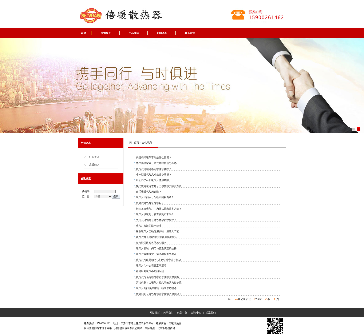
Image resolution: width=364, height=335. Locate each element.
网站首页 (154, 312)
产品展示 (134, 33)
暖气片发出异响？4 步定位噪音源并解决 (158, 259)
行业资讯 (94, 157)
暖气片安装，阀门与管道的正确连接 (156, 248)
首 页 (84, 33)
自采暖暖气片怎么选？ (148, 191)
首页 (136, 142)
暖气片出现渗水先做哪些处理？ (153, 168)
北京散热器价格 (166, 328)
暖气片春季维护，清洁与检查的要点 (156, 254)
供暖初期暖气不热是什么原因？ (153, 157)
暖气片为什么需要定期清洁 (151, 265)
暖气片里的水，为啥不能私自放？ (155, 197)
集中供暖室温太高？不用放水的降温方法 (159, 185)
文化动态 (147, 142)
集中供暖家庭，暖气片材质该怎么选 (156, 163)
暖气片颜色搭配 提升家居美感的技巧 (156, 237)
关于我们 (168, 312)
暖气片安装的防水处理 (148, 225)
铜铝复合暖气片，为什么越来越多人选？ (159, 208)
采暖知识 (94, 164)
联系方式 (190, 33)
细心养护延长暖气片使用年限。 (153, 180)
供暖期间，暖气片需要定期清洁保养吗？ (159, 293)
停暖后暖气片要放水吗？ (150, 203)
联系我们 (211, 312)
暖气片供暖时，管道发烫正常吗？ (155, 214)
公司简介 (106, 33)
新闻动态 (162, 33)
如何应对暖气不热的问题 (150, 271)
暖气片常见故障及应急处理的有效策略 (157, 276)
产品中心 (182, 312)
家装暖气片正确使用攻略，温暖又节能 (157, 231)
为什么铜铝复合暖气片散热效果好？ (156, 220)
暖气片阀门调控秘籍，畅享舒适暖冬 (156, 288)
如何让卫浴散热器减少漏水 (151, 242)
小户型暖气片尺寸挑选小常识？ (153, 174)
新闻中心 (196, 312)
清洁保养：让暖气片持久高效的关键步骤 (159, 282)
